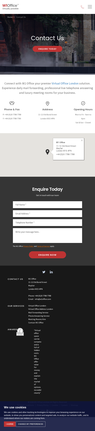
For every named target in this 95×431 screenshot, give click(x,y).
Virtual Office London (65, 83)
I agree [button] (9, 424)
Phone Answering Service (38, 316)
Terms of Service (43, 246)
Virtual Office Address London (40, 309)
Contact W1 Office (35, 322)
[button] (47, 152)
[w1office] (10, 7)
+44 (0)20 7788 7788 (13, 114)
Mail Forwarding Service (38, 312)
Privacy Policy (28, 246)
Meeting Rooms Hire (37, 319)
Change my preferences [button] (30, 424)
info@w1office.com (43, 299)
